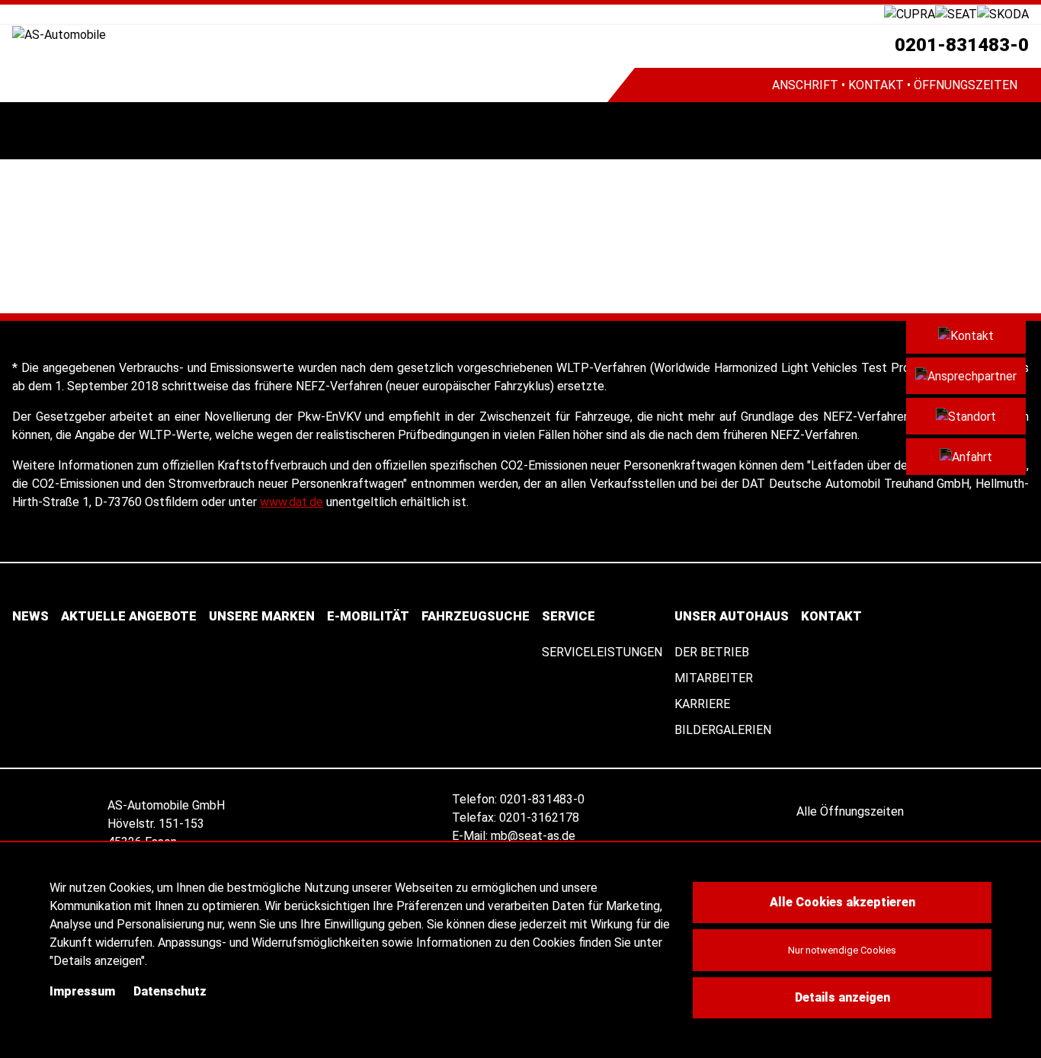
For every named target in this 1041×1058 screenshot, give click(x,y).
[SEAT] (956, 13)
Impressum (82, 991)
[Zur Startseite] (309, 34)
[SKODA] (1003, 13)
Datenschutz (170, 991)
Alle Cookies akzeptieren (842, 902)
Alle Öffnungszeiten (851, 811)
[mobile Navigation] (28, 130)
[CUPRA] (909, 13)
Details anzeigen (842, 997)
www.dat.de (291, 502)
